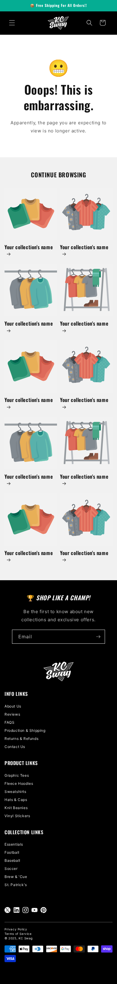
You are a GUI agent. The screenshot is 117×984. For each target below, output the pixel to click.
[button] (12, 22)
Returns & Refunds (21, 738)
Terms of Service (18, 933)
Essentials (13, 844)
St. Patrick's (15, 884)
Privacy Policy (15, 929)
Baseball (12, 860)
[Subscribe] (98, 637)
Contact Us (14, 746)
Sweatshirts (15, 791)
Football (12, 852)
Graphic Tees (16, 775)
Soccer (11, 868)
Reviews (12, 714)
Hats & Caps (15, 799)
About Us (12, 706)
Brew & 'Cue (15, 876)
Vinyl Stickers (17, 816)
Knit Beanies (16, 807)
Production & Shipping (25, 730)
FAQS (9, 722)
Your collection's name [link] (28, 247)
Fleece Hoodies (18, 783)
